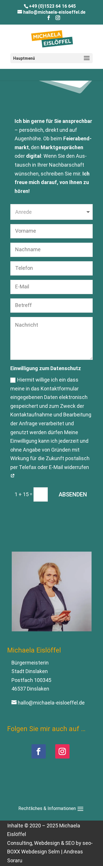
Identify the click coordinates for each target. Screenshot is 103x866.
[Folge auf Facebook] (38, 751)
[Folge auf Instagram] (62, 751)
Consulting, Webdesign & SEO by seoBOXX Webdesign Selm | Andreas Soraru (50, 851)
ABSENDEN (73, 494)
